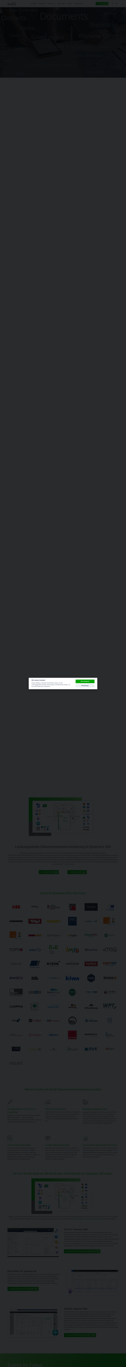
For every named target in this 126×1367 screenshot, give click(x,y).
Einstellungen (85, 685)
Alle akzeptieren (85, 681)
